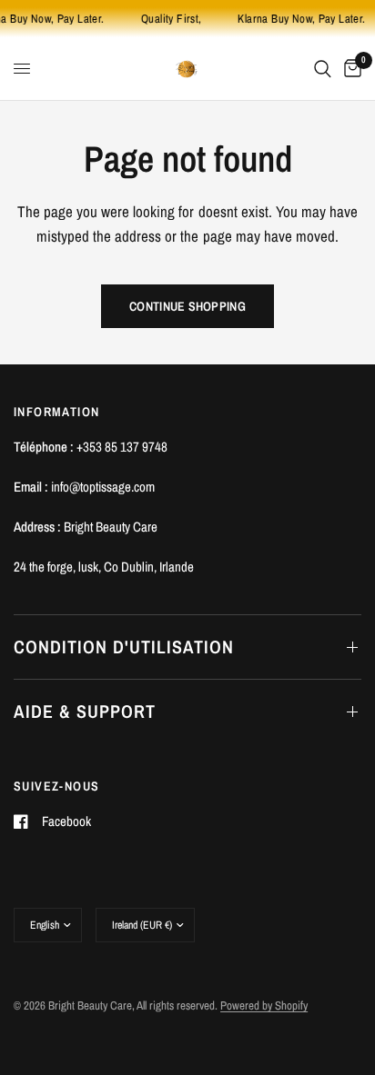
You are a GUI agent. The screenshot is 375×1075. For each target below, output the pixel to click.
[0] (349, 68)
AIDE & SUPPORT (85, 711)
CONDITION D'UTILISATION (124, 646)
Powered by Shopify (264, 1005)
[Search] (323, 68)
